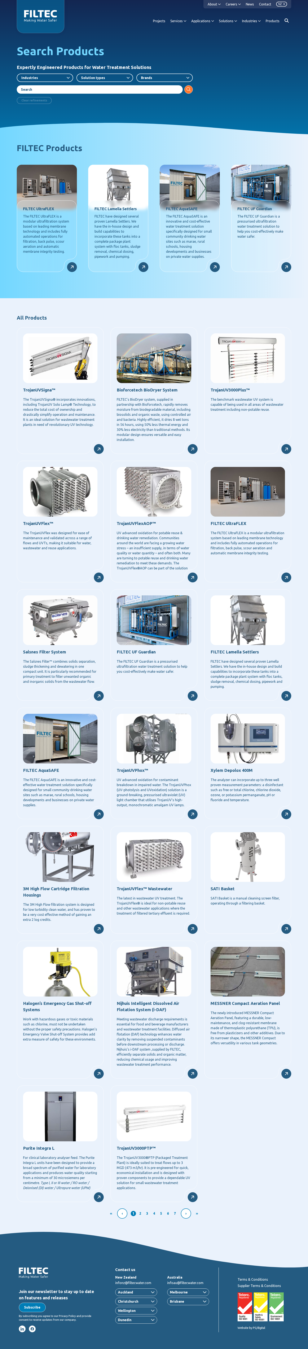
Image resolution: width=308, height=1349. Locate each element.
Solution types (93, 78)
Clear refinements (34, 100)
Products (273, 21)
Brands (146, 78)
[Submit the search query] (188, 89)
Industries (29, 78)
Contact (265, 4)
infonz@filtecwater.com (133, 1283)
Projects (159, 21)
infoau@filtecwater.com (185, 1283)
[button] (32, 1307)
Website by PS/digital (251, 1328)
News (250, 4)
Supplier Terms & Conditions (259, 1286)
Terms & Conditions (253, 1279)
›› (197, 1213)
